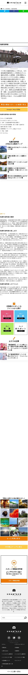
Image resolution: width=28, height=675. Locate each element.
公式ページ (2, 213)
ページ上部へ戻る (14, 671)
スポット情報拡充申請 (14, 580)
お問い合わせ (5, 650)
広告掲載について (6, 660)
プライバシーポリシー (20, 644)
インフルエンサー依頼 (7, 657)
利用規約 (17, 647)
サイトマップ (18, 660)
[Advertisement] (14, 27)
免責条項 (17, 650)
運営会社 (4, 647)
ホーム (3, 644)
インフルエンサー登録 (20, 657)
